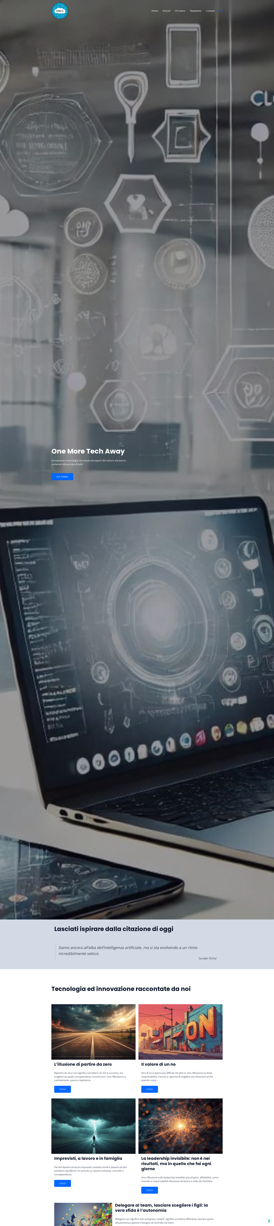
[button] (221, 11)
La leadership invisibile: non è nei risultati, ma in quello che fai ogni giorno (176, 1164)
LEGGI (62, 1089)
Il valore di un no (158, 1064)
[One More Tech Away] (59, 10)
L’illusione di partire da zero (83, 1064)
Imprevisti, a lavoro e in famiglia (88, 1158)
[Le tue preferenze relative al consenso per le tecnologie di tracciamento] (269, 1221)
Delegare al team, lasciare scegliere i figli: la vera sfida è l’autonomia (161, 1208)
